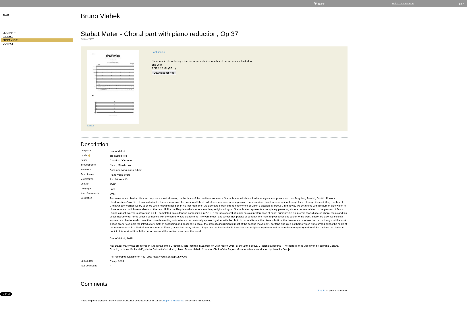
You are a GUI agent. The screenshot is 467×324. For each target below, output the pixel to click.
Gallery (8, 36)
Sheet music (10, 40)
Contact (8, 44)
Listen (90, 125)
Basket (321, 3)
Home (6, 14)
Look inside (158, 51)
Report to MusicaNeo (173, 300)
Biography (9, 33)
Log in (321, 290)
